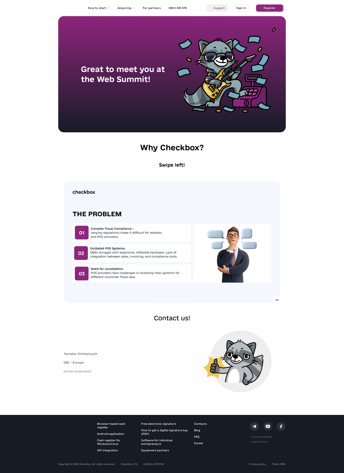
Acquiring (125, 8)
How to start (97, 8)
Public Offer (279, 464)
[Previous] (72, 242)
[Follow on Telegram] (254, 426)
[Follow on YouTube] (268, 426)
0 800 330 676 (259, 442)
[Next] (271, 242)
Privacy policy (257, 464)
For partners (152, 8)
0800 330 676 (178, 8)
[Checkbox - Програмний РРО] (69, 8)
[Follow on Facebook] (281, 426)
